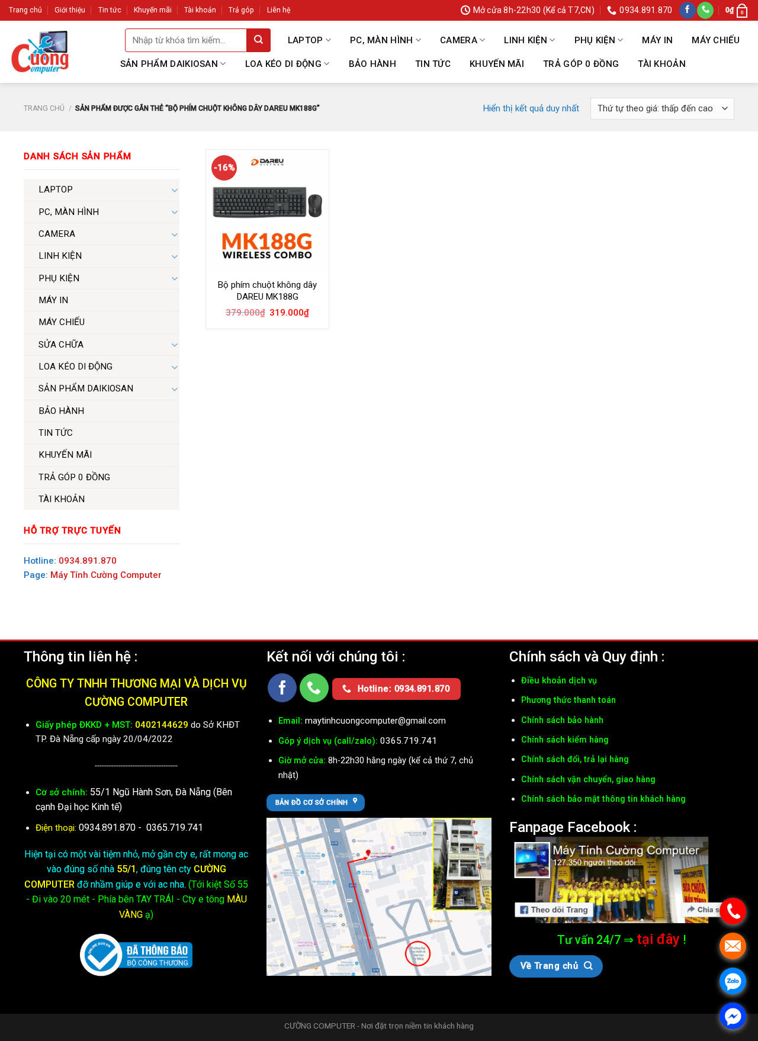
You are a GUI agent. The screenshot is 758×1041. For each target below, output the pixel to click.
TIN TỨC (433, 64)
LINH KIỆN (525, 40)
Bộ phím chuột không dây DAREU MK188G (267, 290)
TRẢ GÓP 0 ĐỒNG (581, 64)
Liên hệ (278, 10)
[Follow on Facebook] (687, 10)
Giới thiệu (69, 10)
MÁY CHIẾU (716, 40)
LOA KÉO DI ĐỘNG (283, 64)
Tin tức (109, 10)
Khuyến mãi (153, 10)
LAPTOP (305, 40)
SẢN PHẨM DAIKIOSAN (169, 64)
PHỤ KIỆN (594, 40)
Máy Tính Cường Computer (106, 575)
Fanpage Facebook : (573, 827)
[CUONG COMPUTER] (40, 52)
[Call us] (705, 10)
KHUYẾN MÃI (497, 64)
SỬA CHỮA (60, 344)
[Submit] (259, 40)
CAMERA (458, 40)
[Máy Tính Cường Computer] (621, 880)
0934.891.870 (88, 560)
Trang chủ (25, 10)
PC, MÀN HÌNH (381, 40)
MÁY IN (657, 40)
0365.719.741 (174, 827)
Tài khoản (200, 10)
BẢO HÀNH (372, 64)
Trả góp (241, 10)
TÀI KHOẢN (662, 64)
